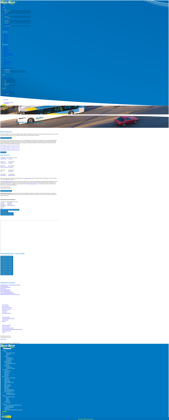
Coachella (10, 163)
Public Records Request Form (32, 183)
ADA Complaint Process (7, 72)
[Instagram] (2, 7)
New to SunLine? (5, 304)
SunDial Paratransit (7, 24)
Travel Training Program (8, 53)
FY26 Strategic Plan (4, 286)
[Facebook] (2, 3)
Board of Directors (5, 1)
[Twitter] (2, 4)
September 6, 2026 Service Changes (85, 419)
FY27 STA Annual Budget (5, 287)
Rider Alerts (6, 48)
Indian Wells (10, 167)
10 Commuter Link (6, 27)
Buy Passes (5, 36)
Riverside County (11, 175)
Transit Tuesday (5, 320)
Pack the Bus (6, 99)
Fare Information (6, 35)
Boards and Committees (7, 307)
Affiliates (4, 321)
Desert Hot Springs (4, 167)
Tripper (5, 13)
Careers (3, 332)
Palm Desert (10, 171)
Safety (5, 59)
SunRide (5, 19)
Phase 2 (5, 82)
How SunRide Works (7, 21)
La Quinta (10, 158)
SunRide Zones (6, 20)
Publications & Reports (6, 309)
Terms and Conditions (6, 313)
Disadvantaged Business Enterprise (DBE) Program (12, 329)
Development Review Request (8, 328)
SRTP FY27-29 (3, 288)
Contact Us (6, 56)
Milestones (5, 85)
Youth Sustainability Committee (8, 318)
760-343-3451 (3, 339)
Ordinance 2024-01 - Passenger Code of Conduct (10, 285)
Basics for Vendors (6, 326)
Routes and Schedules (7, 10)
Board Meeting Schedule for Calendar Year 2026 (9, 145)
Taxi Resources (6, 16)
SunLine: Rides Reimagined (8, 78)
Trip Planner (6, 51)
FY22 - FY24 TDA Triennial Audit (6, 292)
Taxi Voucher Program (7, 17)
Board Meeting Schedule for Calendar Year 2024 (9, 149)
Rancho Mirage (3, 158)
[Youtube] (2, 6)
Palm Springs (3, 175)
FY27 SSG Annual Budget (5, 289)
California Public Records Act (7, 181)
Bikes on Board (6, 64)
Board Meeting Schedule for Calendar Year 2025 (9, 147)
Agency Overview (5, 306)
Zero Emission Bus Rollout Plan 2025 (7, 293)
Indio (1, 171)
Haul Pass (5, 40)
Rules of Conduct (6, 60)
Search (3, 107)
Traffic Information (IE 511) (8, 62)
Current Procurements (6, 325)
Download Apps (6, 50)
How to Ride (6, 29)
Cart (11, 1)
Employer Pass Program (8, 95)
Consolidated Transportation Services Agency (8, 103)
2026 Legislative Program (5, 290)
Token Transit (6, 38)
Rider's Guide (6, 47)
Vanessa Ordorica (27, 178)
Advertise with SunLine (6, 330)
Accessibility (4, 311)
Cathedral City (3, 163)
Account (15, 1)
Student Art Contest (6, 317)
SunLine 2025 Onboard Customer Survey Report (9, 294)
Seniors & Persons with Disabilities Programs (9, 92)
